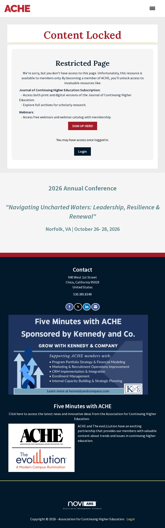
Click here (16, 414)
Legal (131, 519)
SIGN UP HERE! (82, 126)
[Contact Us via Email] (95, 307)
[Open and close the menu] (94, 8)
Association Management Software (82, 508)
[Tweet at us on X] (78, 307)
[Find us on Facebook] (69, 307)
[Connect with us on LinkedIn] (87, 307)
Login (82, 151)
